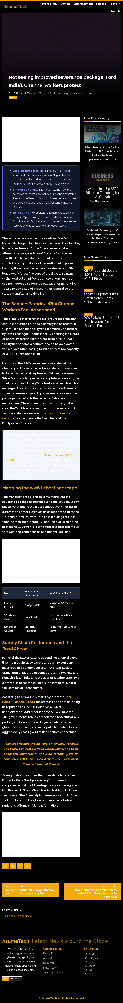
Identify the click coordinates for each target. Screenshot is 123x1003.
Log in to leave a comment (18, 915)
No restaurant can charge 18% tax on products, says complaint (30, 891)
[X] (13, 866)
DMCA (5, 979)
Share (91, 974)
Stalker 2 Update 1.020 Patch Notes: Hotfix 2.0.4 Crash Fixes (101, 298)
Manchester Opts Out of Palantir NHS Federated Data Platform (102, 151)
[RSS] (86, 970)
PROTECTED (15, 979)
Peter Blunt (95, 201)
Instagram (93, 958)
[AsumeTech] (15, 6)
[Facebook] (5, 866)
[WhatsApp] (27, 866)
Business (13, 97)
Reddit (91, 966)
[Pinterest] (20, 866)
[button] (115, 11)
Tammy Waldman (96, 242)
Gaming (88, 267)
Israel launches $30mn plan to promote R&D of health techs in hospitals (94, 893)
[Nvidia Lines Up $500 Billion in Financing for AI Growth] (102, 175)
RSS (90, 970)
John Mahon (95, 159)
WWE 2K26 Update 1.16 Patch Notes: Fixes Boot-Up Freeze (101, 322)
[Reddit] (86, 966)
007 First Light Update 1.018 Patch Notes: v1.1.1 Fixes (100, 274)
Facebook (93, 954)
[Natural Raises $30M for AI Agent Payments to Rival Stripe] (102, 217)
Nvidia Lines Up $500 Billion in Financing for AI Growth (102, 193)
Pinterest (92, 962)
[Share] (86, 974)
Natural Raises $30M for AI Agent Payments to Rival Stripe (102, 234)
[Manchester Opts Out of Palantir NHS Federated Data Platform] (102, 134)
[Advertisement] (41, 139)
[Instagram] (86, 958)
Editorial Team (24, 93)
